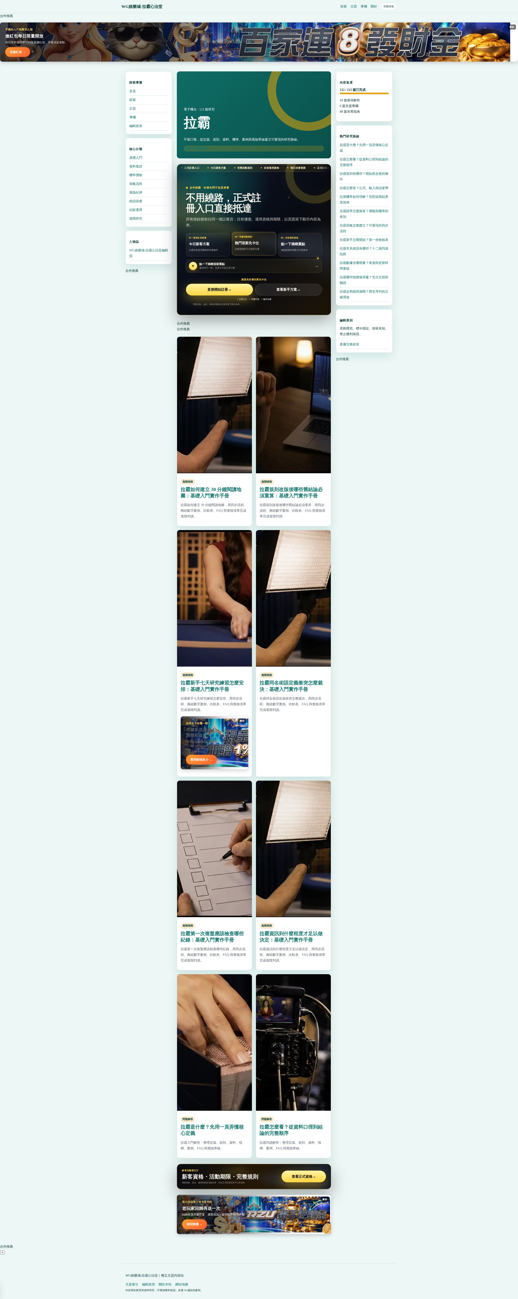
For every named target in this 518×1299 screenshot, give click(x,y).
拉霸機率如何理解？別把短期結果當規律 (364, 199)
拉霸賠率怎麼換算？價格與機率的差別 (364, 213)
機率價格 (135, 175)
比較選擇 (135, 210)
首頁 (132, 91)
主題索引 (131, 1284)
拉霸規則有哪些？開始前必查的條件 (364, 176)
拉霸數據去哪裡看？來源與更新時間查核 (364, 265)
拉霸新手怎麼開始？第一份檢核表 (364, 239)
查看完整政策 (349, 344)
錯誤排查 (135, 201)
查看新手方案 (288, 289)
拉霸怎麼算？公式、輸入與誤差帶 (364, 188)
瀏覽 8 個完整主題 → (198, 148)
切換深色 (388, 6)
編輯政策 (135, 126)
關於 (374, 6)
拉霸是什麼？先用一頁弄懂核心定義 (364, 147)
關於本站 (165, 1284)
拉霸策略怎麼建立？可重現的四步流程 (364, 228)
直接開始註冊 (219, 289)
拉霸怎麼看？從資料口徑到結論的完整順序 (364, 162)
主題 (353, 6)
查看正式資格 (304, 1176)
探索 (343, 6)
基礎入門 (135, 157)
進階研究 (135, 218)
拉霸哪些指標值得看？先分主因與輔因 (364, 280)
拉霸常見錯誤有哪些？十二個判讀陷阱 (364, 251)
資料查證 (135, 166)
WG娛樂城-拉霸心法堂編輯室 (148, 253)
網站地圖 (181, 1284)
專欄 (364, 6)
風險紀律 (135, 192)
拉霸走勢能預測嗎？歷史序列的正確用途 (364, 294)
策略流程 (135, 183)
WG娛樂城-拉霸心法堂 (141, 6)
